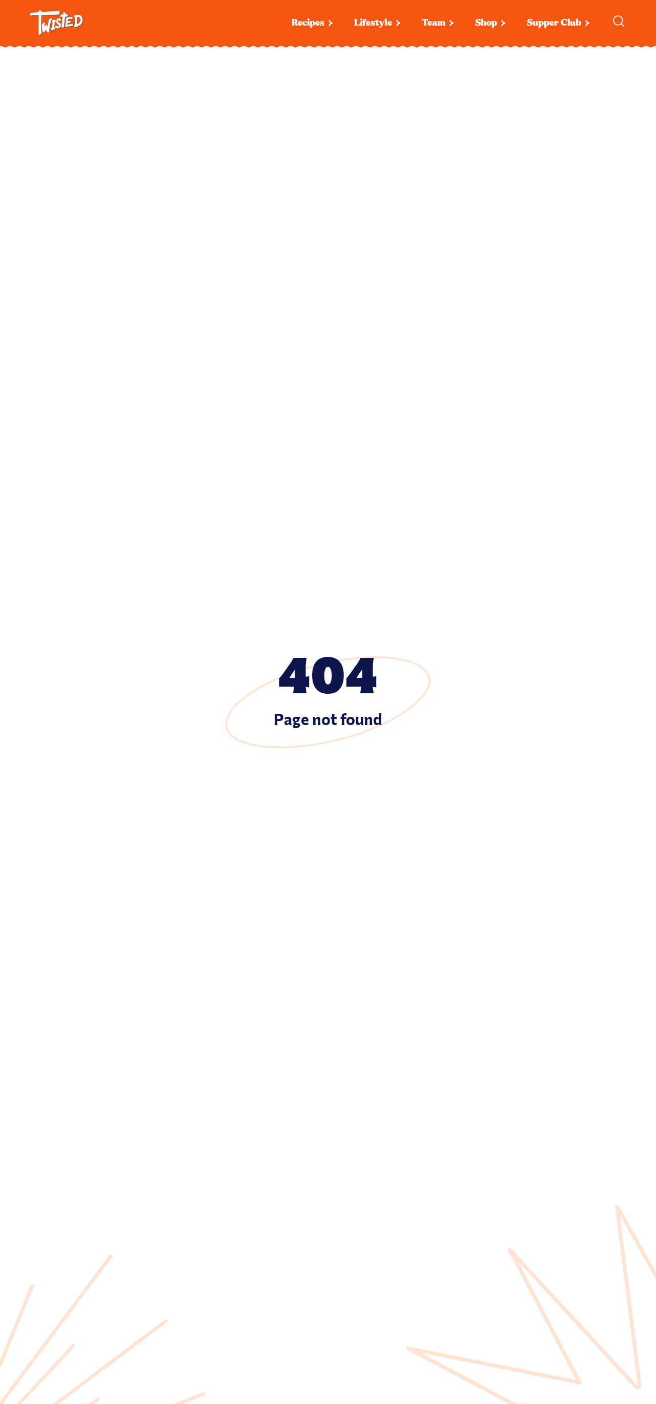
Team (433, 23)
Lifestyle (373, 23)
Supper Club (554, 23)
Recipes (308, 23)
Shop (486, 23)
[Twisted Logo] (56, 23)
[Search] (618, 21)
